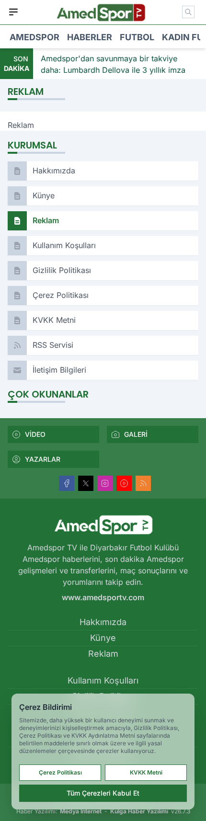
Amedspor (34, 37)
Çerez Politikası (60, 772)
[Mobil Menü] (13, 12)
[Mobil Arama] (188, 12)
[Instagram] (105, 483)
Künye (103, 638)
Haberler (89, 37)
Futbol (137, 37)
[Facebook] (66, 483)
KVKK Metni (146, 772)
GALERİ (136, 434)
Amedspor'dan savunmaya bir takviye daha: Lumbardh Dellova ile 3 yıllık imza (113, 64)
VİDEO (35, 434)
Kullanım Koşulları (103, 680)
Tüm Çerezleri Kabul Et (103, 793)
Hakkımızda (103, 622)
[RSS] (143, 483)
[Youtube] (124, 483)
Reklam (103, 654)
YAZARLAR (42, 459)
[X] (85, 483)
